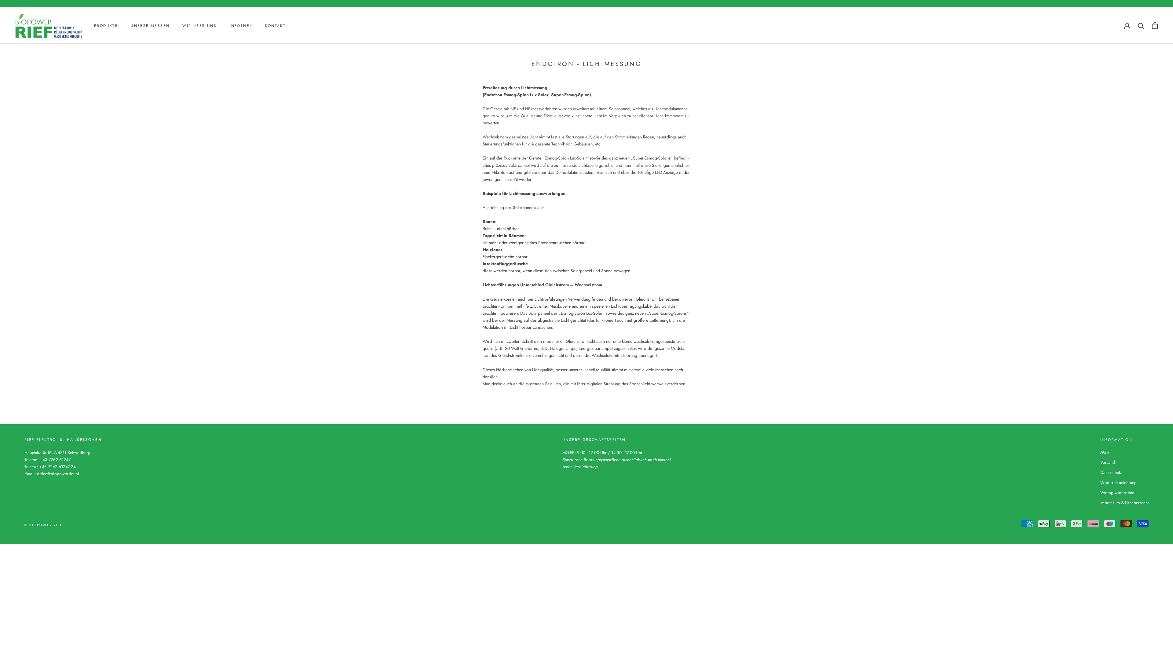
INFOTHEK (240, 25)
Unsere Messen (150, 25)
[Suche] (1141, 25)
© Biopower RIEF (43, 524)
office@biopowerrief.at (58, 474)
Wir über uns (199, 25)
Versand (1107, 462)
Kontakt (275, 25)
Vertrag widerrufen (1117, 493)
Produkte (106, 25)
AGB (1104, 452)
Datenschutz (1111, 472)
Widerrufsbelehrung (1118, 482)
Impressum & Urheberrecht (1124, 503)
